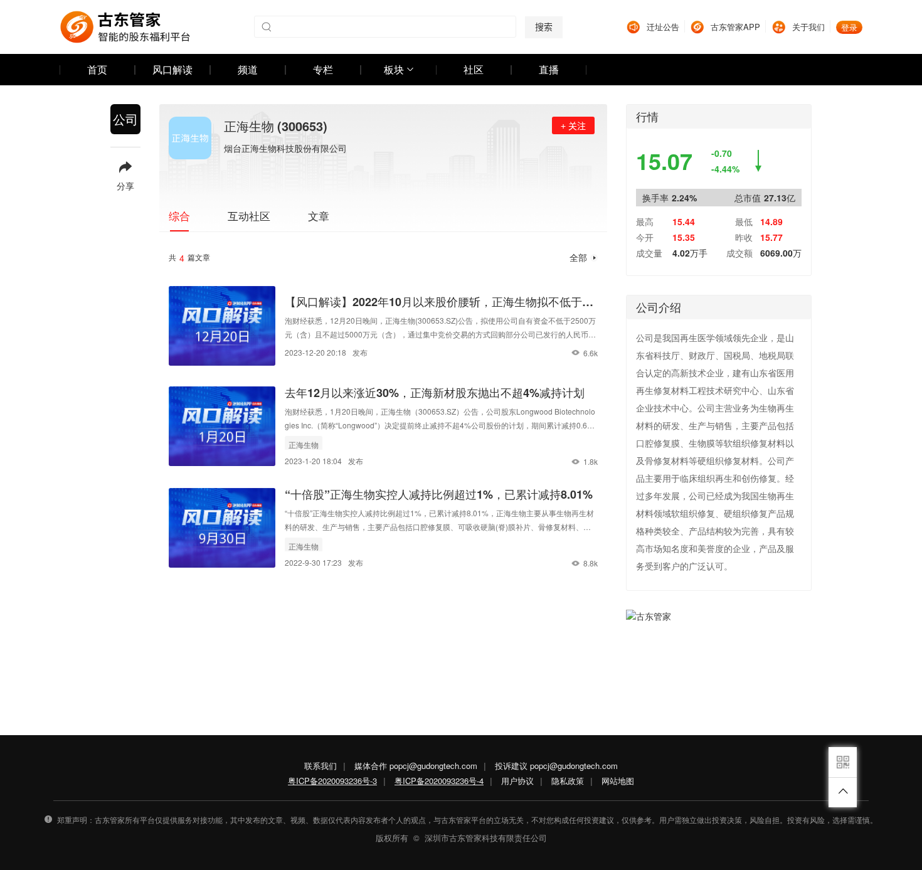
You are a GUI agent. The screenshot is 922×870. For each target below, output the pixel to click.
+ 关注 (573, 126)
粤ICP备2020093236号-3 (332, 781)
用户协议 (517, 781)
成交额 (739, 253)
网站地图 (617, 781)
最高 (645, 221)
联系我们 (320, 766)
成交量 (649, 253)
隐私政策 (567, 781)
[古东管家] (125, 27)
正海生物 (304, 444)
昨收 (744, 237)
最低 (744, 221)
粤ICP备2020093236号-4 (439, 781)
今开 (645, 237)
